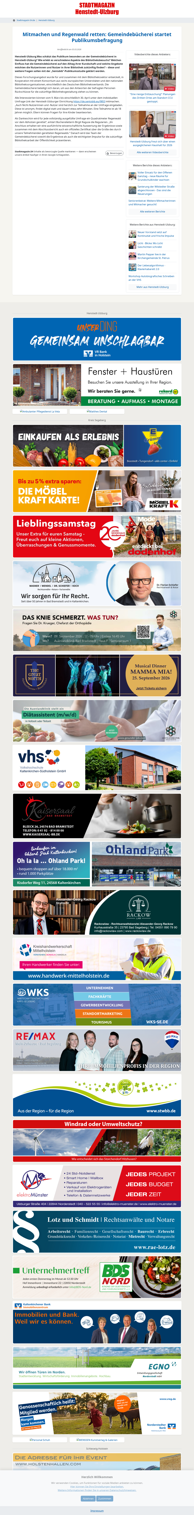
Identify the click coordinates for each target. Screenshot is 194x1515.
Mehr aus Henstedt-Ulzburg (153, 287)
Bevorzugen (115, 153)
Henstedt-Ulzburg (46, 20)
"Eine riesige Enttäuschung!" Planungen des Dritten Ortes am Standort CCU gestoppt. (152, 97)
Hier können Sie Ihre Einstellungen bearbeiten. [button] (97, 1486)
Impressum (97, 1510)
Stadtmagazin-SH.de (25, 20)
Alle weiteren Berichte (152, 211)
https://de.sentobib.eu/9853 (89, 101)
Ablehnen (88, 1498)
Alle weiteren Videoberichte (152, 152)
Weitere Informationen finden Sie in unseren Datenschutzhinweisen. (97, 1490)
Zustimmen (104, 1498)
